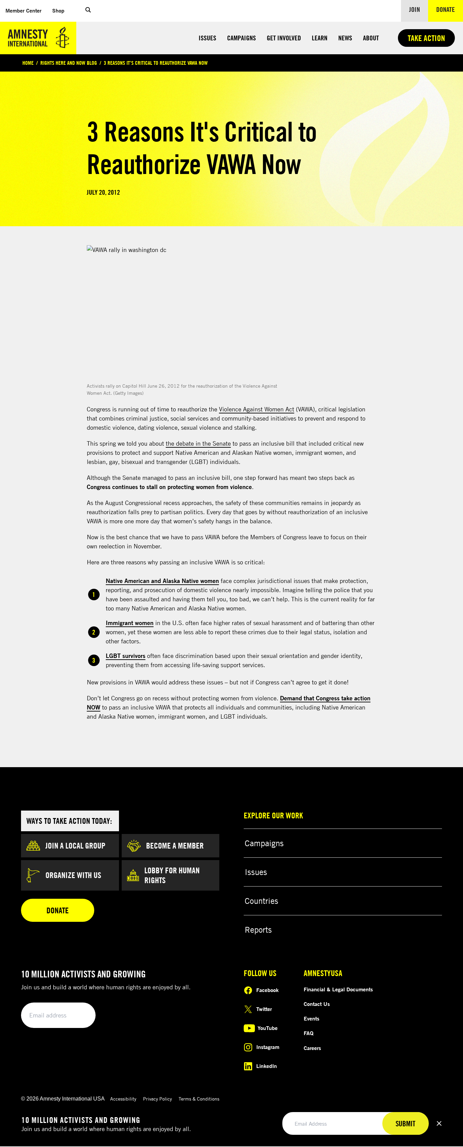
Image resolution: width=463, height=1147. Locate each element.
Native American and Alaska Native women (162, 580)
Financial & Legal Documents (338, 989)
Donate (449, 9)
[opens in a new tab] (188, 313)
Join (414, 9)
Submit (79, 1015)
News (345, 38)
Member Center (26, 10)
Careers (312, 1048)
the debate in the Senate (198, 443)
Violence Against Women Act (256, 409)
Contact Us (317, 1003)
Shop (61, 10)
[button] (88, 11)
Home (28, 62)
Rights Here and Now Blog (68, 62)
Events (311, 1018)
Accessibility (123, 1099)
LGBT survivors (125, 655)
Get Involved (284, 38)
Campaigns (241, 38)
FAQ (309, 1033)
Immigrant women (130, 622)
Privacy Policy (157, 1099)
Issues (207, 38)
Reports (258, 929)
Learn (319, 38)
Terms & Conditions (199, 1099)
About (371, 38)
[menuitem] (23, 10)
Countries (261, 901)
